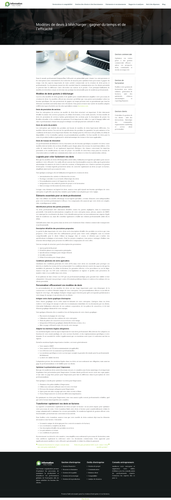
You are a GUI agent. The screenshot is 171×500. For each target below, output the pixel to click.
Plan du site (85, 499)
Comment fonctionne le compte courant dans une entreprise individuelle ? (53, 446)
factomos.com (83, 106)
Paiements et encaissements (116, 4)
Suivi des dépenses (153, 4)
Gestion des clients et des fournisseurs (89, 4)
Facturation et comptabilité (62, 4)
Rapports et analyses (136, 4)
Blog (163, 4)
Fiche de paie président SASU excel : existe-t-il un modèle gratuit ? (91, 446)
